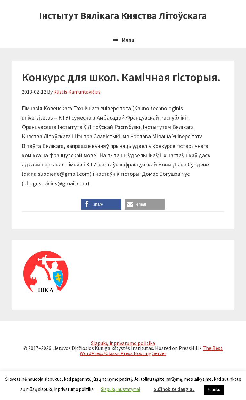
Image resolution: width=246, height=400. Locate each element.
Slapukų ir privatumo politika (123, 343)
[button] (101, 204)
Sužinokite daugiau (174, 389)
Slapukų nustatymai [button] (120, 389)
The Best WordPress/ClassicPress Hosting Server (151, 350)
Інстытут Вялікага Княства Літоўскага (123, 15)
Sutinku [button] (214, 389)
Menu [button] (128, 40)
